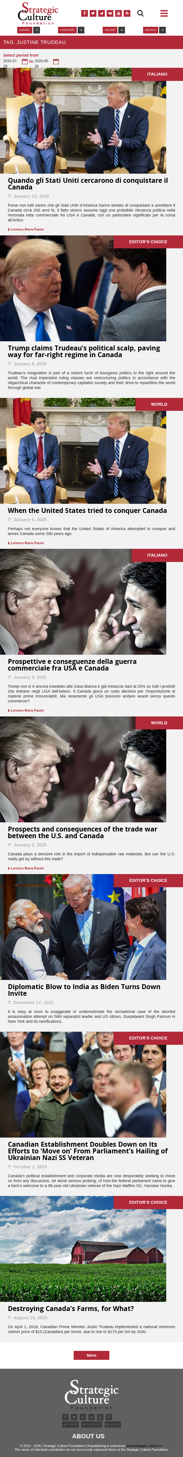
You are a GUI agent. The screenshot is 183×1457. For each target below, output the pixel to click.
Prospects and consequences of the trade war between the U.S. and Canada (82, 833)
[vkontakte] (110, 13)
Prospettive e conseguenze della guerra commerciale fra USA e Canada (72, 665)
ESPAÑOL (24, 30)
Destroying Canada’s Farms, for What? (71, 1309)
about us (88, 1436)
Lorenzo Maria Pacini (27, 229)
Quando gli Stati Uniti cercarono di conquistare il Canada (88, 184)
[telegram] (101, 13)
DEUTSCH (150, 30)
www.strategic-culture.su (144, 1446)
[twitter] (93, 13)
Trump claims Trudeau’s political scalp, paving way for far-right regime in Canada (84, 352)
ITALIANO (110, 30)
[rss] (127, 13)
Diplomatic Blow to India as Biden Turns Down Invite (84, 990)
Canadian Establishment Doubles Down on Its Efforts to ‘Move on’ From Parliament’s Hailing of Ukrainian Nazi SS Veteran (88, 1151)
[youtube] (118, 13)
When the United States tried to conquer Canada (87, 511)
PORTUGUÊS (67, 30)
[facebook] (84, 13)
